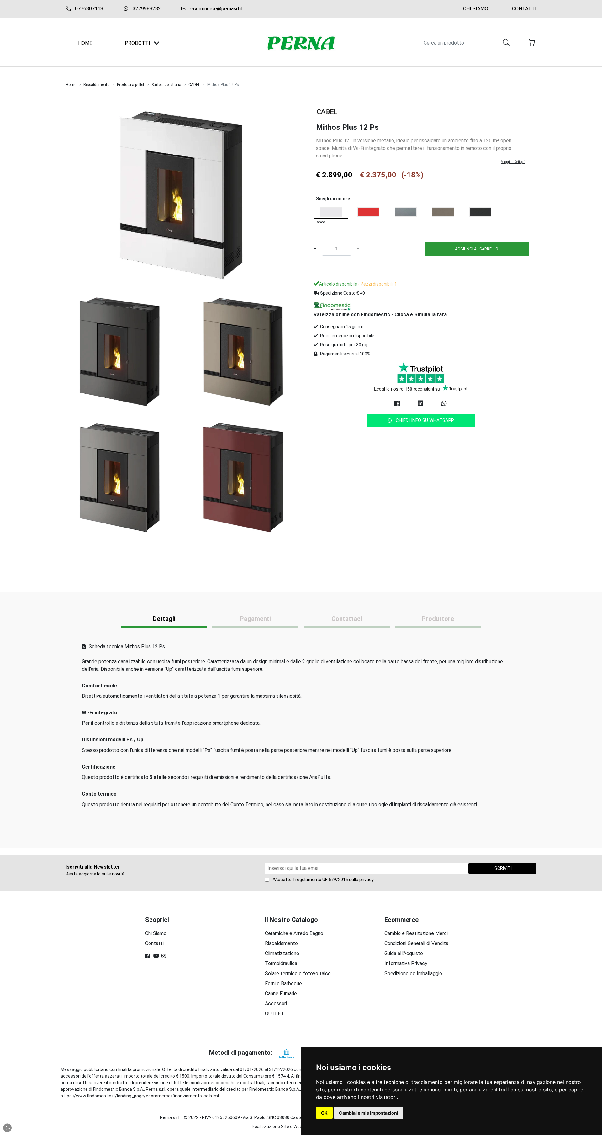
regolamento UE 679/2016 (321, 879)
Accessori (276, 1003)
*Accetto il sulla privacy (323, 879)
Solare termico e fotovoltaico (298, 973)
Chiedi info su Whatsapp (425, 420)
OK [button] (324, 1113)
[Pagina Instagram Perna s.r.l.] (164, 956)
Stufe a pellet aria (166, 84)
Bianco (319, 222)
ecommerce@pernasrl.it (216, 9)
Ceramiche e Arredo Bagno (294, 933)
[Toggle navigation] (156, 43)
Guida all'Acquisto (403, 953)
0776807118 (88, 9)
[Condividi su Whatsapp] (444, 403)
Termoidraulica (281, 963)
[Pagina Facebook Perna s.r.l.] (148, 956)
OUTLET (274, 1014)
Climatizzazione (282, 953)
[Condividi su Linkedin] (420, 403)
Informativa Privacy (405, 963)
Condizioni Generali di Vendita (416, 943)
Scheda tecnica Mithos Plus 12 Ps (126, 646)
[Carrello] (532, 43)
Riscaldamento (96, 84)
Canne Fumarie (281, 993)
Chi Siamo (475, 9)
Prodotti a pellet (130, 84)
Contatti (524, 9)
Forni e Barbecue (283, 983)
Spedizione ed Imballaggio (413, 973)
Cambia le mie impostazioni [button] (368, 1113)
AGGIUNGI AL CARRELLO (476, 248)
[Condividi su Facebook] (397, 403)
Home (71, 84)
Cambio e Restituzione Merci (416, 933)
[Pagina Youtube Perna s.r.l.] (156, 956)
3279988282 (146, 9)
